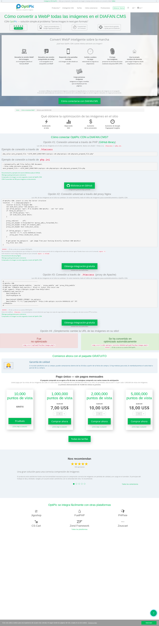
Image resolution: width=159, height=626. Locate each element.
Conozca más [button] (92, 623)
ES (140, 8)
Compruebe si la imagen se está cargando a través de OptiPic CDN (22, 177)
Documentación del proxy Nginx (11, 256)
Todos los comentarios (130, 484)
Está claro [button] (149, 623)
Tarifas (79, 8)
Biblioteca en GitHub (81, 185)
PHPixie (122, 515)
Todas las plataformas (79, 529)
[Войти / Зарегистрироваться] (133, 8)
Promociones (105, 8)
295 (18, 28)
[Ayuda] (128, 8)
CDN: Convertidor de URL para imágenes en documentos (19, 179)
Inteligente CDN (68, 8)
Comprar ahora (59, 421)
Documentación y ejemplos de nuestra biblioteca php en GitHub (21, 173)
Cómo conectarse (91, 8)
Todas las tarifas (79, 438)
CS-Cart (36, 525)
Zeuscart (123, 525)
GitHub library (107, 142)
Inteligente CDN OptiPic (50, 1)
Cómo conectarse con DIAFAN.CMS (79, 101)
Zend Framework (79, 525)
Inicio (17, 110)
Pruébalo (20, 421)
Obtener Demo (118, 8)
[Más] (113, 1)
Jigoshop (36, 515)
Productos (55, 8)
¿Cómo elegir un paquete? (20, 426)
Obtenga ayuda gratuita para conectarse (14, 175)
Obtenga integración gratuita (79, 266)
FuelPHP (79, 515)
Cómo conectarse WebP (28, 110)
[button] (2, 1)
